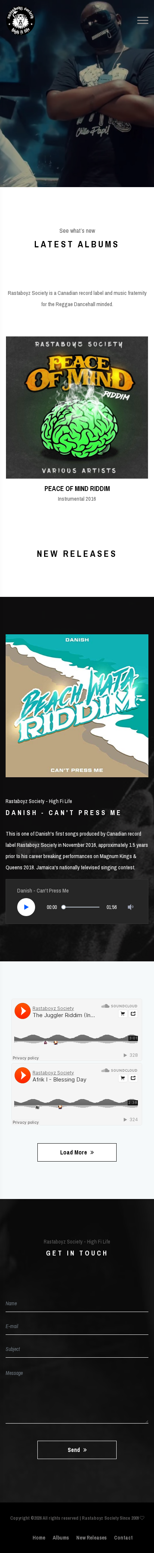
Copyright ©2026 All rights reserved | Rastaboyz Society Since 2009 (75, 1518)
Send (74, 1450)
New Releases (91, 1537)
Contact (123, 1537)
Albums (61, 1537)
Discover (74, 126)
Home (39, 1537)
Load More (74, 1152)
